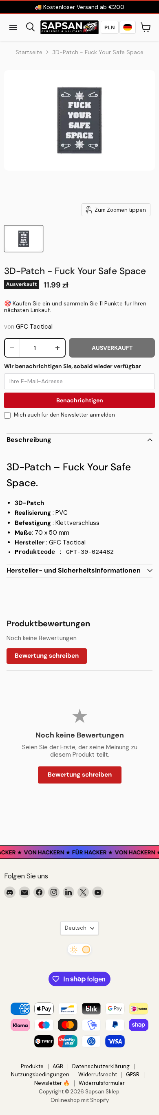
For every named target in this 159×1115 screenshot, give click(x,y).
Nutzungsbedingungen (40, 1074)
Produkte (32, 1066)
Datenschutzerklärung (101, 1066)
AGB (58, 1066)
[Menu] (13, 27)
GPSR (132, 1074)
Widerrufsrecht (97, 1074)
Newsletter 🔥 (52, 1083)
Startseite (28, 52)
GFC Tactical (34, 327)
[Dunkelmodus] (79, 949)
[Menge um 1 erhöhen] (57, 348)
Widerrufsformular (102, 1083)
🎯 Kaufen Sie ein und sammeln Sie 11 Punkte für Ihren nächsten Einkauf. (75, 307)
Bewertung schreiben (47, 656)
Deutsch (75, 927)
